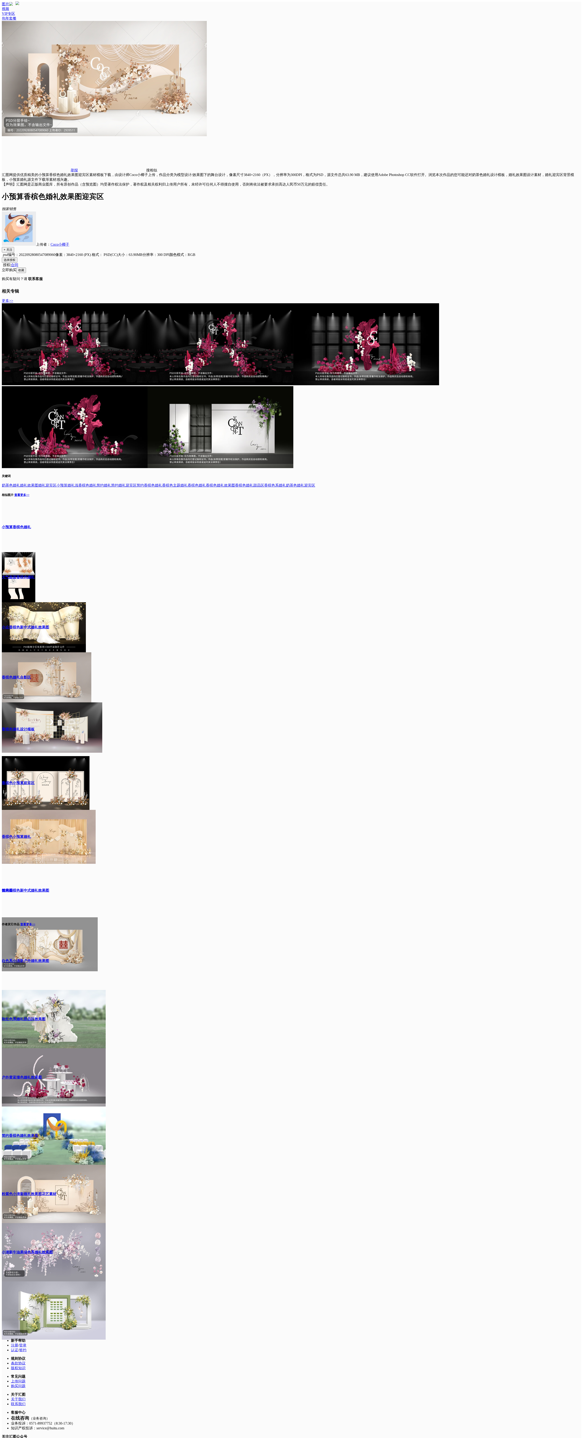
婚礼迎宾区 (47, 485)
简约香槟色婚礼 (149, 485)
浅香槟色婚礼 (86, 485)
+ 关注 (8, 249)
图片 (5, 4)
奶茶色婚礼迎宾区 (300, 485)
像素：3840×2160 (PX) (73, 255)
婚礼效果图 (29, 485)
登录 (22, 1345)
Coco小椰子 (60, 244)
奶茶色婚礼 (11, 485)
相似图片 (8, 495)
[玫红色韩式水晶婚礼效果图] (366, 384)
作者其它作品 (11, 924)
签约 (22, 1350)
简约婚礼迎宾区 (124, 485)
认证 (14, 1350)
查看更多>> (21, 495)
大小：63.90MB (130, 255)
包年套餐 (9, 18)
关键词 (6, 476)
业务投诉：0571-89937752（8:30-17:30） (43, 1423)
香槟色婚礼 (197, 485)
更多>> (7, 301)
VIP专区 (8, 13)
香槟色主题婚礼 (175, 485)
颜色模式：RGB (182, 255)
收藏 (21, 270)
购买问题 (18, 1386)
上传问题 (18, 1381)
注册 (14, 1345)
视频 (5, 9)
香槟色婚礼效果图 (220, 485)
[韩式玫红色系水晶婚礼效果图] (220, 384)
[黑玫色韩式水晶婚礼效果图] (75, 384)
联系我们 (18, 1404)
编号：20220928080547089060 (31, 255)
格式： (105, 255)
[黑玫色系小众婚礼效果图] (75, 467)
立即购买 (9, 270)
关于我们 (18, 1399)
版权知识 (18, 1368)
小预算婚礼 (65, 485)
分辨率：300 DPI (156, 255)
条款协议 (18, 1363)
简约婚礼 (104, 485)
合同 (14, 265)
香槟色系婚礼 (275, 485)
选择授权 (9, 260)
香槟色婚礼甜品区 (249, 485)
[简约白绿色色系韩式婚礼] (220, 467)
